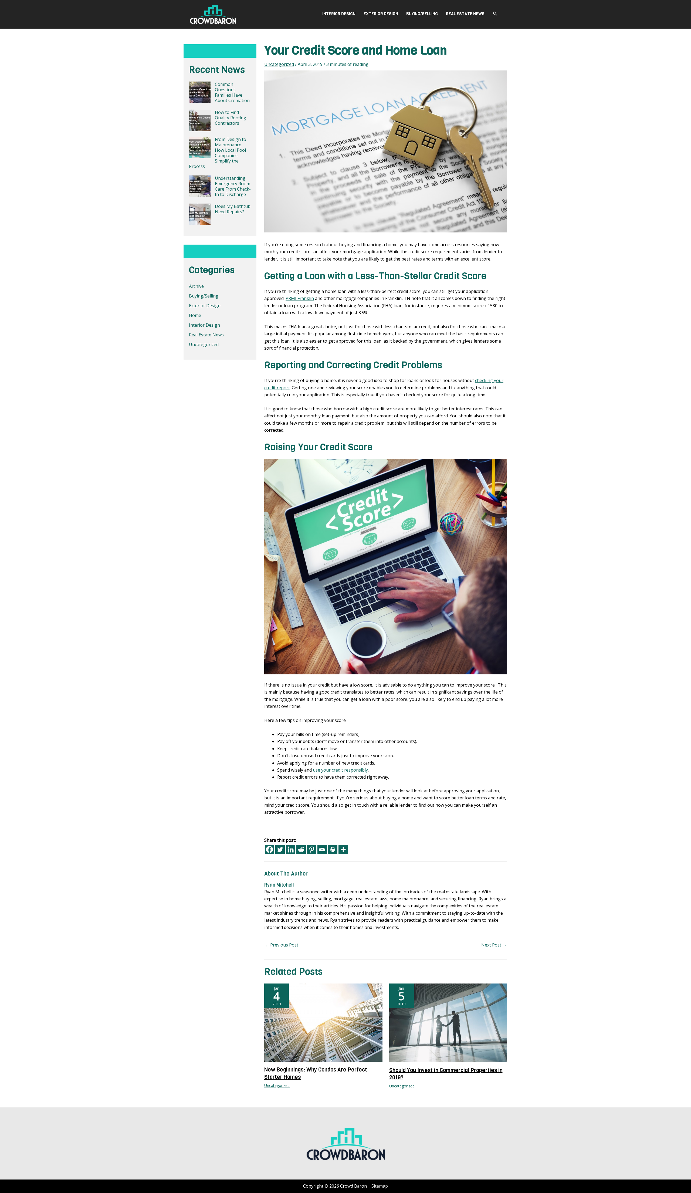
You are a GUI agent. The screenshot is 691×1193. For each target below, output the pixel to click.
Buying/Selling (422, 13)
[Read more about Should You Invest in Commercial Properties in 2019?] (448, 1022)
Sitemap (379, 1186)
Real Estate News (465, 13)
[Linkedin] (290, 849)
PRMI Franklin (300, 298)
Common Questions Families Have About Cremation (232, 92)
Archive (196, 286)
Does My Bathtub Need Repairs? (232, 209)
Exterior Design (381, 13)
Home (195, 315)
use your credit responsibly (340, 770)
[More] (343, 849)
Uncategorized (204, 344)
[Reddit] (301, 849)
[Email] (322, 849)
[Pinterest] (311, 849)
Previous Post (281, 945)
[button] (495, 13)
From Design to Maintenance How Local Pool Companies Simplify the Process (217, 152)
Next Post (494, 945)
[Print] (332, 849)
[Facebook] (269, 849)
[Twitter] (280, 849)
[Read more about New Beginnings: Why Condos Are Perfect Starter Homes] (323, 1022)
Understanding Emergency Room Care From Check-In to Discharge (233, 186)
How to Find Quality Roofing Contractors (230, 117)
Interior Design (338, 13)
